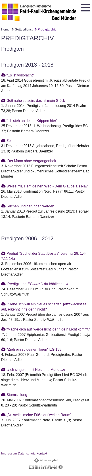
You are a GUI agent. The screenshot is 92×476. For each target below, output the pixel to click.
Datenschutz (27, 453)
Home (5, 29)
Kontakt (41, 453)
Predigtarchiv (46, 29)
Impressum (9, 453)
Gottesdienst (23, 29)
